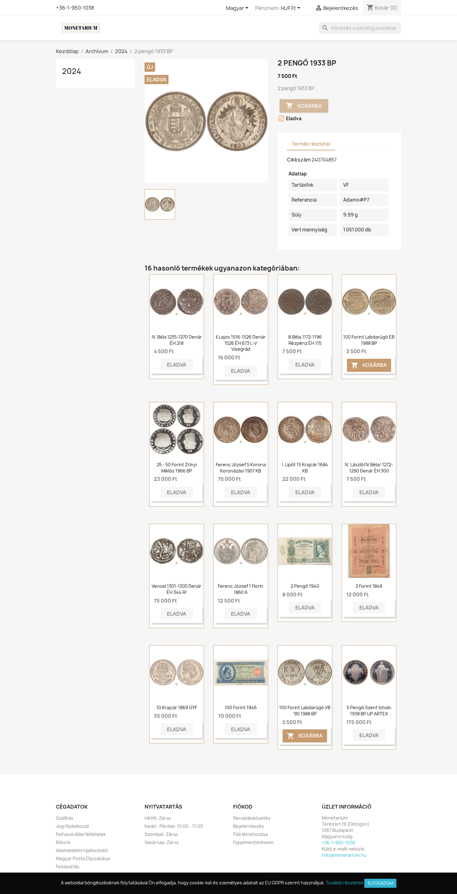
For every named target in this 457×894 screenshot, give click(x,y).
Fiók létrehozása (250, 834)
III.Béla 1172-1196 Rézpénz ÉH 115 (305, 340)
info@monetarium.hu (344, 855)
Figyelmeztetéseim (253, 842)
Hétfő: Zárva (158, 818)
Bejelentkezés (248, 826)
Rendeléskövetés (251, 818)
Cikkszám (299, 160)
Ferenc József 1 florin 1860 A (240, 589)
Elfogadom (380, 883)
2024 (71, 71)
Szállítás (64, 818)
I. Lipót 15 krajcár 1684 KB (305, 468)
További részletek (344, 883)
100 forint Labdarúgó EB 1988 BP (369, 340)
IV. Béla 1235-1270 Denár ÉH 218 (177, 340)
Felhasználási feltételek (81, 834)
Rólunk (63, 842)
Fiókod (242, 806)
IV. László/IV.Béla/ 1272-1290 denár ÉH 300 (369, 468)
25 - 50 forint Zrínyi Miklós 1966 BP (177, 468)
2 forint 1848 (369, 586)
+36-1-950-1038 (75, 7)
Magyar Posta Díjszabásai (83, 858)
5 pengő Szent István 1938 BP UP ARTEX (369, 711)
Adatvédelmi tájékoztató (82, 850)
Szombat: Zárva (161, 834)
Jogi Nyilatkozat (72, 826)
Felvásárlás (67, 866)
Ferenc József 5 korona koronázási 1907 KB (241, 468)
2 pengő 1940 (305, 586)
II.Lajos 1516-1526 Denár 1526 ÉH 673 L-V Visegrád (240, 343)
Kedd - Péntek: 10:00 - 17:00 (174, 826)
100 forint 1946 (241, 707)
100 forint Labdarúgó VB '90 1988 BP (304, 711)
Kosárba (304, 105)
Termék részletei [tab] (311, 144)
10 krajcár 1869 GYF (176, 707)
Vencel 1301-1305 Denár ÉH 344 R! (176, 589)
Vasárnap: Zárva (161, 842)
